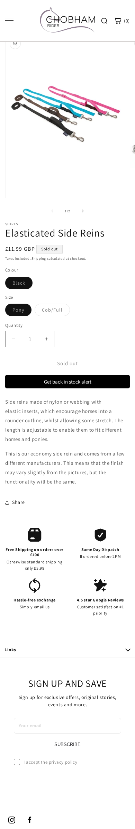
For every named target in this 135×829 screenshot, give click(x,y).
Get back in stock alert (67, 381)
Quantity (13, 325)
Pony (22, 311)
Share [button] (18, 502)
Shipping (39, 258)
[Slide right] (82, 211)
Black (22, 284)
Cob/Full (56, 311)
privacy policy (63, 762)
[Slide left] (52, 211)
